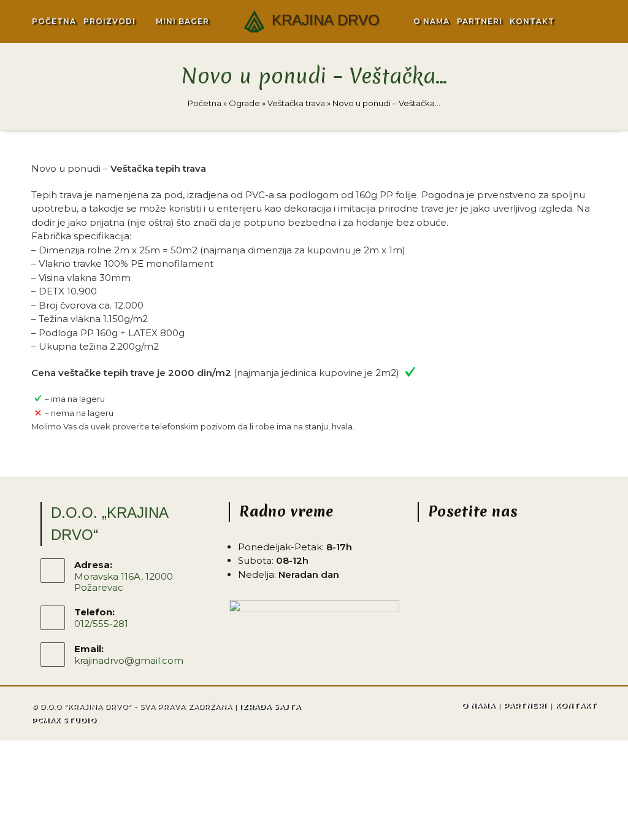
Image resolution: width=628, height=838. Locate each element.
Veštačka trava (296, 103)
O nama (478, 705)
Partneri (525, 705)
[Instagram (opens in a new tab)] (589, 21)
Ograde (244, 103)
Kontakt (576, 705)
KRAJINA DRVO (326, 20)
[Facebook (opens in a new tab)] (573, 21)
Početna (204, 103)
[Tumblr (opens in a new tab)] (607, 20)
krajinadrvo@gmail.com (128, 660)
